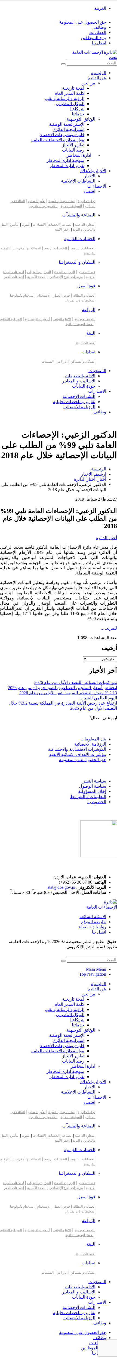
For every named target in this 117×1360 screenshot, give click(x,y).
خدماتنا (78, 114)
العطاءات (97, 32)
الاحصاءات (96, 186)
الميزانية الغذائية (11, 319)
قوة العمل (86, 286)
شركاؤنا (77, 108)
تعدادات (88, 352)
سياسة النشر (94, 781)
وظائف (99, 27)
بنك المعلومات (93, 739)
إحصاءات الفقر (14, 277)
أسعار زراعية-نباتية (37, 319)
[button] (113, 57)
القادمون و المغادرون (43, 206)
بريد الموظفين (93, 37)
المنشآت (48, 361)
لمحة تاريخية (73, 88)
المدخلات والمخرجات (27, 248)
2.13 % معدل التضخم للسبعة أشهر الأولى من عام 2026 (68, 692)
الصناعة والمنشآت (78, 215)
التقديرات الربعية (55, 248)
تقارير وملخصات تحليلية (74, 401)
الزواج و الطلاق (64, 272)
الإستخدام (43, 295)
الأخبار (89, 176)
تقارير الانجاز (73, 145)
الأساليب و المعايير (78, 381)
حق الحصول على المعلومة (82, 22)
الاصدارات (97, 391)
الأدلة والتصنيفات (80, 375)
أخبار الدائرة (106, 537)
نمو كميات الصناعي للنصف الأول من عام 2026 (75, 682)
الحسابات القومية (79, 238)
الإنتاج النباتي (62, 319)
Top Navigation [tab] (92, 974)
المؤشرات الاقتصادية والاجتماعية (77, 749)
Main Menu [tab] (96, 969)
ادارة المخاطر (79, 155)
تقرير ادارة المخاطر (67, 165)
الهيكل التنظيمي (70, 103)
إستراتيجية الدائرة (68, 129)
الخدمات (54, 225)
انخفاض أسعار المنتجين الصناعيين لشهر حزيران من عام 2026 (62, 687)
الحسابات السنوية (83, 248)
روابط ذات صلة (92, 927)
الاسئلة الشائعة (92, 916)
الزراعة (88, 309)
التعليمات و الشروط (88, 796)
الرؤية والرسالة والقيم (64, 98)
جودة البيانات (83, 386)
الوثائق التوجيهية (81, 119)
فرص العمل (62, 295)
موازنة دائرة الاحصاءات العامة (57, 139)
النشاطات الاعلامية (78, 181)
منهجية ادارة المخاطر (65, 160)
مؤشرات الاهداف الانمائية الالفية (77, 754)
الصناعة (67, 225)
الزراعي (62, 361)
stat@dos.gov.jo (61, 887)
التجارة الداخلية (85, 225)
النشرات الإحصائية (79, 396)
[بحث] (63, 64)
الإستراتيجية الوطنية (66, 124)
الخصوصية (96, 801)
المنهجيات (97, 370)
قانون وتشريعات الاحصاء (62, 134)
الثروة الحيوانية (85, 319)
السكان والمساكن (82, 361)
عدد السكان (87, 272)
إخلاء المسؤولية (92, 791)
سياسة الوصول (92, 786)
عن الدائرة (97, 78)
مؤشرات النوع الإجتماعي (66, 277)
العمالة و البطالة (84, 295)
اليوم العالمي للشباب (98, 698)
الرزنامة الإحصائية (79, 406)
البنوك (26, 225)
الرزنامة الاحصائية (90, 744)
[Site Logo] (94, 52)
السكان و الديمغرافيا (77, 262)
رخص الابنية (62, 229)
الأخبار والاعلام (93, 170)
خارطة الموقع (93, 921)
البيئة (90, 333)
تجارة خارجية (86, 201)
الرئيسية (98, 72)
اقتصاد (89, 191)
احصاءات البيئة (85, 343)
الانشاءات (39, 225)
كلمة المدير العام (69, 93)
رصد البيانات (73, 150)
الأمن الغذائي (36, 201)
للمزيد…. (109, 628)
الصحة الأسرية (36, 277)
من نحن (88, 83)
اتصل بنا (99, 42)
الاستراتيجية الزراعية (79, 324)
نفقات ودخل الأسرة (61, 201)
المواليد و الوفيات (39, 272)
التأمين (14, 225)
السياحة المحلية (71, 206)
